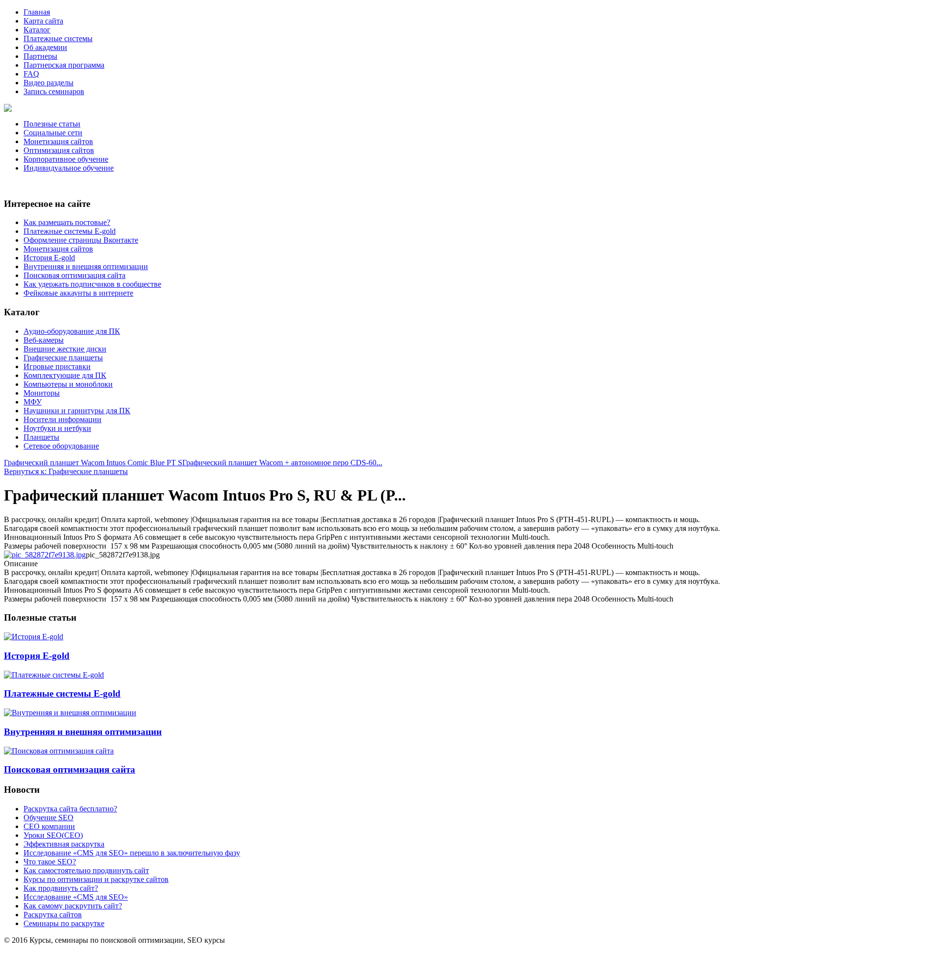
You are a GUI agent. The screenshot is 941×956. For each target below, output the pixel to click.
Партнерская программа (64, 65)
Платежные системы (58, 38)
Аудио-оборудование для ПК (72, 331)
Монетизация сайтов (58, 141)
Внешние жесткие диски (65, 349)
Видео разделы (49, 82)
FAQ (31, 74)
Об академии (45, 47)
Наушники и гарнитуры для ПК (77, 410)
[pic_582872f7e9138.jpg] (45, 555)
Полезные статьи (52, 124)
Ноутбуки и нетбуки (57, 428)
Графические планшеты (63, 357)
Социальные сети (53, 132)
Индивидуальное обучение (69, 168)
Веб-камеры (44, 340)
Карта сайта (43, 21)
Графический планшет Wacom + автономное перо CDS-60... (282, 462)
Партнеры (40, 56)
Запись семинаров (54, 91)
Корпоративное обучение (66, 159)
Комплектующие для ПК (65, 375)
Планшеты (41, 437)
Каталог (37, 29)
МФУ (33, 402)
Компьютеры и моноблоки (68, 384)
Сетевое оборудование (61, 446)
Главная (37, 12)
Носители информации (62, 419)
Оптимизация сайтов (59, 150)
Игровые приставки (57, 366)
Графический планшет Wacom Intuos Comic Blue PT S (93, 462)
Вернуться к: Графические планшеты (66, 471)
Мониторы (42, 393)
